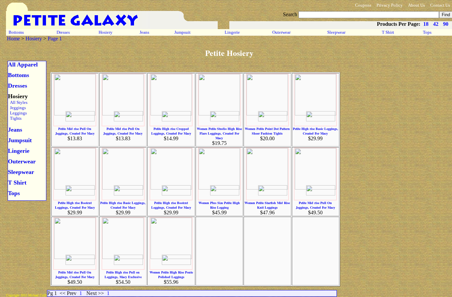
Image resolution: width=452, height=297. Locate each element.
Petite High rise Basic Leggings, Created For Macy (315, 131)
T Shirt (388, 32)
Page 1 (55, 38)
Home (13, 38)
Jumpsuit (182, 32)
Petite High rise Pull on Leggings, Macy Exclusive (123, 274)
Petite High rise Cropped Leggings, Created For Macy (171, 131)
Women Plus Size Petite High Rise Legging (219, 205)
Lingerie (232, 32)
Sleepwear (336, 32)
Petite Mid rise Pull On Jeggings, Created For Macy (75, 131)
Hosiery (106, 32)
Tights (15, 118)
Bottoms (16, 32)
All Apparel (23, 64)
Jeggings (17, 107)
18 (426, 24)
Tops (427, 32)
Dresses (63, 32)
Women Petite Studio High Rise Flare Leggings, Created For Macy (219, 133)
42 (435, 24)
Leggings (17, 112)
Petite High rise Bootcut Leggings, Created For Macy (75, 205)
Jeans (144, 32)
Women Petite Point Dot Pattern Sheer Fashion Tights (267, 131)
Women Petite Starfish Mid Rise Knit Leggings (267, 205)
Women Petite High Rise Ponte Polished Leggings (171, 274)
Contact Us (440, 5)
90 (445, 24)
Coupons (363, 5)
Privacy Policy (390, 5)
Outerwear (281, 32)
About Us (416, 5)
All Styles (17, 102)
